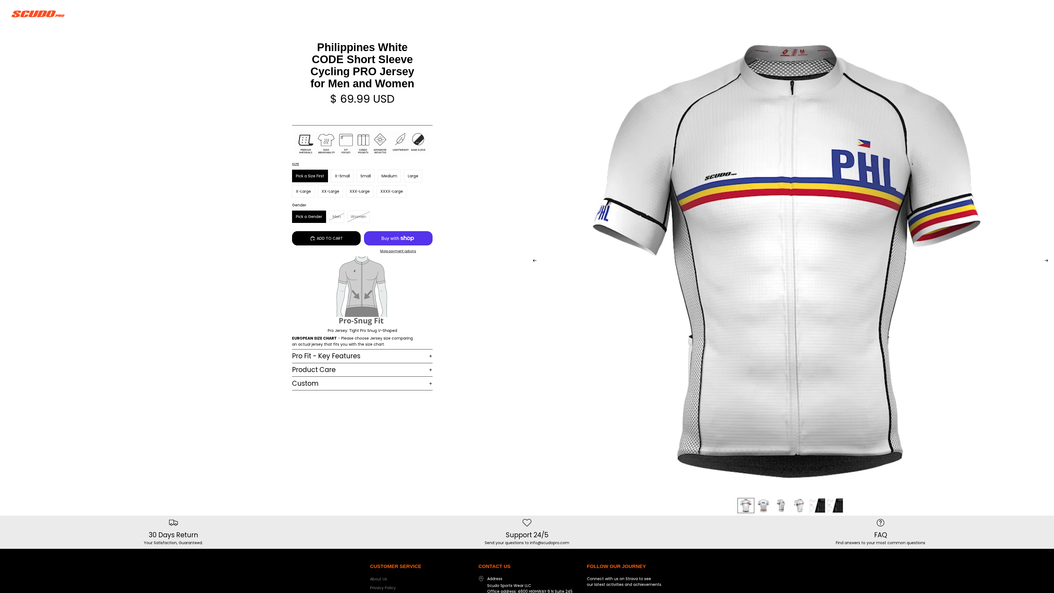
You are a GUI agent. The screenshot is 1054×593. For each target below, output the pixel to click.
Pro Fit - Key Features (326, 355)
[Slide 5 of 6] (817, 506)
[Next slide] (1048, 261)
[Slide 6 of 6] (835, 506)
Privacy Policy (383, 588)
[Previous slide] (533, 261)
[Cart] (1037, 14)
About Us (378, 579)
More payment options (398, 251)
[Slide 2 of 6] (764, 506)
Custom (305, 383)
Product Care (314, 369)
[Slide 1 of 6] (746, 506)
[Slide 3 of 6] (781, 506)
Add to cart (330, 238)
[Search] (1013, 14)
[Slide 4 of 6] (799, 506)
